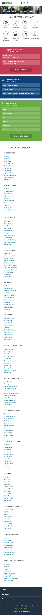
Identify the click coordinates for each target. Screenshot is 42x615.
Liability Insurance (9, 304)
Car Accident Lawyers (10, 265)
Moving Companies (6, 39)
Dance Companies (9, 416)
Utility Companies (9, 573)
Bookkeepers (8, 547)
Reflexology (7, 365)
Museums (7, 414)
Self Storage (25, 38)
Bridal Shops (8, 516)
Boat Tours (7, 452)
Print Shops (7, 528)
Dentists (6, 188)
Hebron (5, 130)
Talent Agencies (9, 418)
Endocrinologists (9, 200)
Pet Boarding (8, 332)
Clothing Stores (8, 509)
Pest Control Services (10, 85)
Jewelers (6, 514)
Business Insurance (10, 290)
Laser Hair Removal (10, 370)
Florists (6, 477)
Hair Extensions (9, 356)
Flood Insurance (9, 297)
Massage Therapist (10, 361)
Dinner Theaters (9, 425)
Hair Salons (7, 354)
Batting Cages (8, 463)
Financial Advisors (9, 552)
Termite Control (8, 89)
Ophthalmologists (9, 210)
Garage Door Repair (15, 39)
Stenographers (8, 258)
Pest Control (35, 27)
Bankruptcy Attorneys (10, 270)
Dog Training (8, 320)
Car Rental (7, 444)
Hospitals (6, 198)
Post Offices (7, 571)
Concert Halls (8, 423)
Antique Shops (8, 498)
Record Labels (8, 435)
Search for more (21, 70)
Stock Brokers (8, 550)
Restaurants (7, 381)
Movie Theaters (9, 421)
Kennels (6, 327)
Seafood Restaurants (10, 386)
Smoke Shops (8, 489)
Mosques (6, 566)
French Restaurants (10, 402)
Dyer (4, 109)
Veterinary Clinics (9, 339)
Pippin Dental (11, 56)
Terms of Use (18, 608)
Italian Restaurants (10, 398)
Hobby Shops (8, 496)
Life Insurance (8, 307)
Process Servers (9, 272)
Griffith (5, 121)
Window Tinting (8, 230)
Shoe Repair (8, 521)
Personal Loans (9, 542)
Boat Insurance (8, 288)
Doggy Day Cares (9, 323)
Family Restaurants (10, 388)
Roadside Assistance (10, 240)
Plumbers (6, 27)
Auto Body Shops (9, 235)
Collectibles (7, 491)
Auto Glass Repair (9, 242)
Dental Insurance (9, 293)
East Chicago (7, 113)
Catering (6, 384)
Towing (6, 233)
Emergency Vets (9, 325)
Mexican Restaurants (10, 400)
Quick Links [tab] (6, 594)
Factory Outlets (8, 486)
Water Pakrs (7, 459)
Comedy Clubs (8, 430)
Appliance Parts (9, 177)
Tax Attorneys (8, 274)
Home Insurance (9, 300)
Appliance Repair (25, 28)
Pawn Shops (8, 482)
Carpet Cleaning (35, 38)
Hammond (6, 125)
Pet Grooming (8, 337)
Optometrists (8, 193)
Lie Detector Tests (9, 263)
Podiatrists (7, 205)
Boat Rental (7, 449)
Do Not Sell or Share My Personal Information (26, 606)
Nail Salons (7, 351)
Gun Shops (7, 493)
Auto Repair (7, 228)
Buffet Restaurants (10, 395)
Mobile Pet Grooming (10, 330)
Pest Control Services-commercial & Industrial (18, 93)
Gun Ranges (8, 456)
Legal (25, 608)
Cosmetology (8, 358)
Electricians (16, 27)
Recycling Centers (9, 576)
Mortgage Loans (9, 545)
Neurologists (8, 207)
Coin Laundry (8, 523)
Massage (6, 363)
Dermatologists (8, 191)
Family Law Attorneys (10, 267)
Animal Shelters (9, 318)
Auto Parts (7, 221)
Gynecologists (8, 203)
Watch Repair (8, 526)
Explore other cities (21, 136)
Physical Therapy (9, 196)
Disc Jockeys (8, 432)
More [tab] (3, 599)
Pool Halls (7, 466)
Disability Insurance (10, 295)
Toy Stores (7, 484)
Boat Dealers (8, 447)
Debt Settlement (9, 554)
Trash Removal (8, 580)
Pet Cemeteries (8, 334)
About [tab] (4, 590)
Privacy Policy (6, 606)
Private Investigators (10, 256)
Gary (4, 117)
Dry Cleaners (8, 512)
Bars (5, 428)
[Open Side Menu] (39, 3)
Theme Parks (8, 461)
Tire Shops (7, 226)
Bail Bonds (7, 253)
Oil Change (7, 223)
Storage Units (8, 156)
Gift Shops (7, 479)
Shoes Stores (8, 519)
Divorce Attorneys (9, 260)
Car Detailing (8, 237)
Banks (6, 538)
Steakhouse (7, 391)
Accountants (7, 540)
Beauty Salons (8, 349)
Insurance (7, 302)
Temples (6, 569)
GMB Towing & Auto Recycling (13, 62)
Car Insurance (8, 286)
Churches (7, 564)
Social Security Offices (11, 578)
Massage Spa (8, 368)
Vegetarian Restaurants (11, 393)
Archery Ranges (9, 454)
